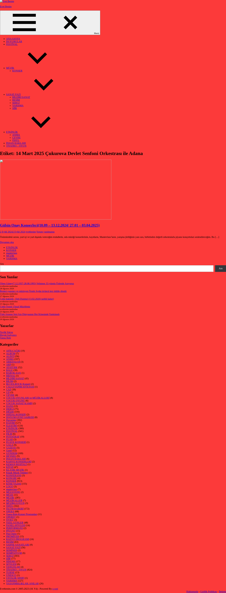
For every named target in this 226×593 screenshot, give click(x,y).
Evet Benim (6, 6)
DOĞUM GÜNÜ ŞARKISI (20, 417)
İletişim (222, 591)
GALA (9, 445)
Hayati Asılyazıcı (8, 335)
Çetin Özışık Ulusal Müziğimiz (15, 306)
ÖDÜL (15, 140)
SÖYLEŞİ (11, 564)
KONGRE (11, 478)
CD (8, 392)
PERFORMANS (14, 528)
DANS (9, 406)
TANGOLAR (13, 567)
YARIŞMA (18, 105)
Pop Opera (11, 533)
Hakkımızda (192, 591)
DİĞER (10, 411)
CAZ (8, 389)
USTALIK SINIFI (15, 578)
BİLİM (9, 381)
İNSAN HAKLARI (16, 143)
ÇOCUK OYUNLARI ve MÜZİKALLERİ (28, 398)
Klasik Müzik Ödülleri (17, 472)
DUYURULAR (14, 41)
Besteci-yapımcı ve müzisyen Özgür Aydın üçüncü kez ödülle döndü (33, 291)
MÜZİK (10, 68)
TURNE (10, 572)
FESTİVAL (12, 44)
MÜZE (9, 495)
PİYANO (10, 531)
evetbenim (31, 231)
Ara (2, 263)
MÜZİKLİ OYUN (15, 503)
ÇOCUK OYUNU (15, 400)
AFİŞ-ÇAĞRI (13, 350)
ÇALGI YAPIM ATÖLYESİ (20, 386)
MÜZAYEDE (13, 492)
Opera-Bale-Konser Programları (21, 514)
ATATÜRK (12, 367)
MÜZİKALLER (14, 500)
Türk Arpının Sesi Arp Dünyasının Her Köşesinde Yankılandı (29, 314)
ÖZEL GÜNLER (14, 522)
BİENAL (10, 375)
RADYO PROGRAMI (17, 539)
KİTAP (9, 467)
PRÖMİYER (12, 536)
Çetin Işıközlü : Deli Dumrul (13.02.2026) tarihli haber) (27, 299)
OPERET (11, 517)
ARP (8, 364)
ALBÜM (10, 353)
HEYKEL (11, 456)
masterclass (11, 253)
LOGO (9, 486)
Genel (9, 450)
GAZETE (11, 447)
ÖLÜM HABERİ (15, 508)
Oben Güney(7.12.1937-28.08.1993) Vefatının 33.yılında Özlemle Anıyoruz (37, 283)
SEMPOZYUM (14, 553)
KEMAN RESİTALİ (16, 464)
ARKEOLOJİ (13, 362)
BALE (9, 370)
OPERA (10, 511)
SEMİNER (11, 550)
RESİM (16, 100)
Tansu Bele (5, 338)
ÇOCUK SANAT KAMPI (19, 403)
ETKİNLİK (12, 132)
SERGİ (16, 102)
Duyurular (11, 420)
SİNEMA (11, 561)
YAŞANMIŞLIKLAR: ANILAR (22, 583)
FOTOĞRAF (13, 436)
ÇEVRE (16, 137)
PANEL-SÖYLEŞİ (15, 525)
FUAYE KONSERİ (16, 442)
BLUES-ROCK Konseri (18, 384)
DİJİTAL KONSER (16, 414)
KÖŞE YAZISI (13, 483)
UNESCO (11, 575)
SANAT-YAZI (13, 94)
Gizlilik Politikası (208, 591)
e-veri (55, 588)
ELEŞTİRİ (11, 425)
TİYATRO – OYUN (16, 146)
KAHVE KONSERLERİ (18, 461)
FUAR (9, 439)
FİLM (9, 434)
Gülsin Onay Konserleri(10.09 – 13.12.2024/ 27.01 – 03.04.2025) (50, 225)
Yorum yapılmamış (45, 231)
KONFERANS (13, 475)
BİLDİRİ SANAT (21, 97)
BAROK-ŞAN (13, 373)
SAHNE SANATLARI (17, 544)
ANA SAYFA (13, 38)
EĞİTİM (10, 423)
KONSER (17, 70)
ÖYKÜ (10, 519)
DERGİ (10, 409)
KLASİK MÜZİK (15, 470)
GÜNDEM (11, 453)
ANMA (16, 134)
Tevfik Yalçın (6, 332)
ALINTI (10, 356)
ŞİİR (14, 108)
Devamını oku (7, 242)
